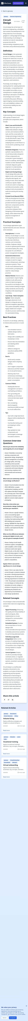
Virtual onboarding (10, 765)
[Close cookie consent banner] (26, 1006)
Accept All (12, 1017)
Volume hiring (8, 718)
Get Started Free (18, 3)
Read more (6, 730)
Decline (4, 1017)
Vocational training (10, 742)
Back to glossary (8, 11)
